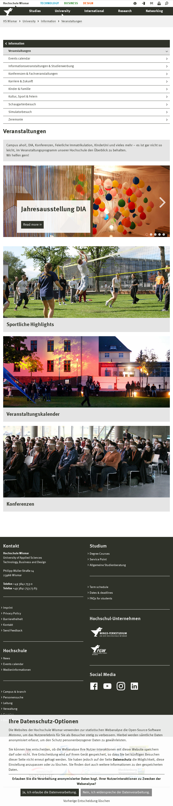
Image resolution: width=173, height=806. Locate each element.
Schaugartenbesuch (22, 104)
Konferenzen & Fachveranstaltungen (33, 74)
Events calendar (19, 58)
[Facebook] (94, 686)
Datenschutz (122, 759)
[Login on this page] (159, 3)
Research (125, 11)
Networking (154, 11)
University (62, 11)
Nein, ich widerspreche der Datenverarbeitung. (116, 792)
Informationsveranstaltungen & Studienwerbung (41, 66)
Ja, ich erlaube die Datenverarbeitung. (50, 792)
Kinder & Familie (19, 89)
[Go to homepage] (12, 11)
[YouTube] (107, 686)
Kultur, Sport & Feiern (22, 96)
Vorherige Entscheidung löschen (86, 801)
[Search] (167, 3)
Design (88, 3)
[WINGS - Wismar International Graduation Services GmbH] (113, 632)
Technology (49, 3)
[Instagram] (121, 686)
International (94, 11)
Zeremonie (15, 119)
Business (71, 3)
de (151, 3)
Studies (35, 11)
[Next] (162, 201)
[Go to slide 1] (147, 234)
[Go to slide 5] (163, 234)
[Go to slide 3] (155, 234)
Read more (31, 224)
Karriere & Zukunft (20, 81)
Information (16, 43)
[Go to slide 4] (159, 234)
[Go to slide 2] (151, 234)
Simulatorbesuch (20, 112)
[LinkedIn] (134, 686)
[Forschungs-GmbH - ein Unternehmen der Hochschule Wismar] (109, 650)
